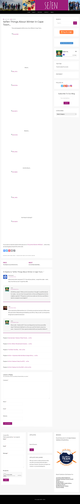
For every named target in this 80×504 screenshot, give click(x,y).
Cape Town (10, 255)
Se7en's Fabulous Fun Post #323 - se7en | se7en (19, 367)
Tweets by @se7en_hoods (62, 66)
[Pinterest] (66, 85)
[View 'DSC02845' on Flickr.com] (26, 182)
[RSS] (64, 85)
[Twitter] (62, 85)
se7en (12, 287)
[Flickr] (69, 85)
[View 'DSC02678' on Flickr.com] (26, 231)
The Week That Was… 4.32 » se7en (16, 349)
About (34, 12)
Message (5, 453)
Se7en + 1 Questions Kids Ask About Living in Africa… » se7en (23, 355)
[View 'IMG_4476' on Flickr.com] (26, 205)
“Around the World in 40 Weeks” (35, 244)
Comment (5, 380)
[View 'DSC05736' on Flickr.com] (26, 96)
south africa (28, 255)
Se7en (44, 499)
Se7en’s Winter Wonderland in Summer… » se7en (20, 343)
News (14, 255)
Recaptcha (5, 470)
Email (4, 408)
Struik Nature (60, 482)
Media (52, 12)
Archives (40, 12)
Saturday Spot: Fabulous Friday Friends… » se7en (20, 338)
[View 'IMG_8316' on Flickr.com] (26, 158)
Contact (46, 12)
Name (5, 401)
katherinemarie (11, 275)
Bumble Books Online (62, 486)
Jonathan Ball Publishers (63, 477)
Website (5, 416)
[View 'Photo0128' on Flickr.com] (26, 48)
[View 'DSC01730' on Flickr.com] (26, 140)
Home (29, 12)
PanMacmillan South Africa (64, 483)
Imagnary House (60, 484)
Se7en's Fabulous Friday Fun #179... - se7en (18, 361)
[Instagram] (71, 85)
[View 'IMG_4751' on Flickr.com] (26, 76)
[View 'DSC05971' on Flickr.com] (26, 119)
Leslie (9, 306)
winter (33, 255)
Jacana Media (60, 487)
